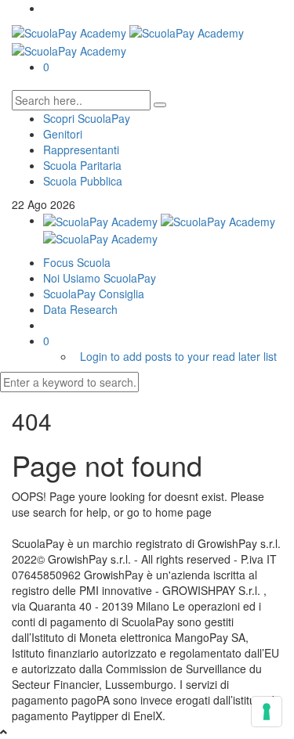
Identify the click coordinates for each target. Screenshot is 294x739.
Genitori (62, 134)
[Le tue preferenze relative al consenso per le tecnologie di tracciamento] (266, 711)
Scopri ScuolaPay (86, 118)
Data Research (80, 309)
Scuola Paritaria (82, 165)
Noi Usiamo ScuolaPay (99, 278)
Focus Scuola (77, 262)
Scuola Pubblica (82, 181)
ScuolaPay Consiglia (93, 293)
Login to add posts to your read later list (178, 356)
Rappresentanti (81, 149)
